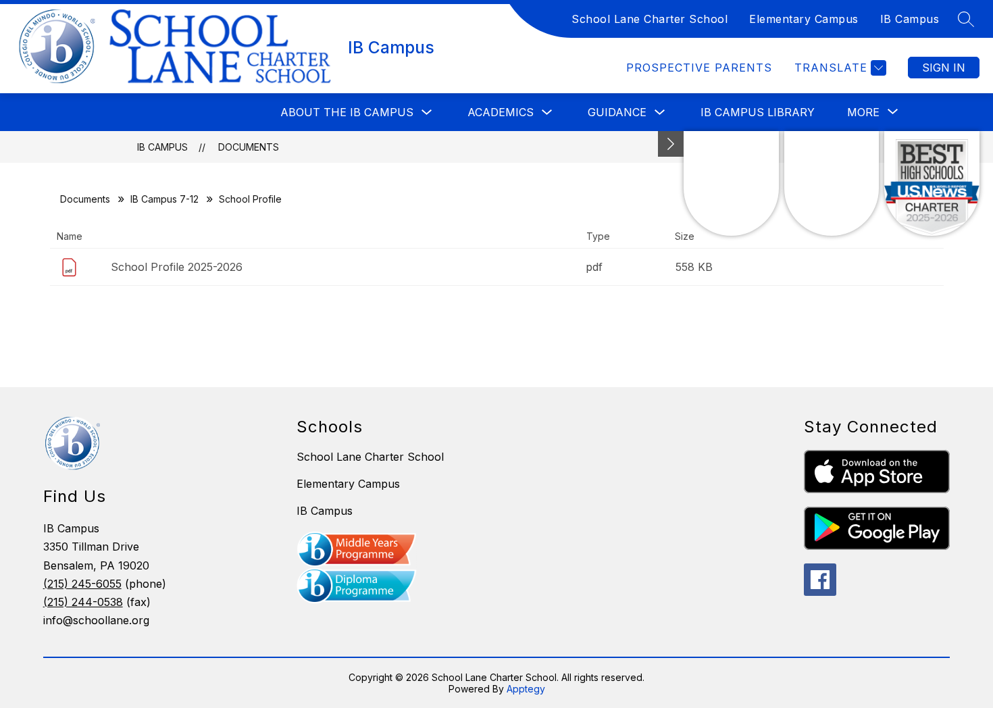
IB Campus (910, 19)
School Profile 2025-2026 (177, 267)
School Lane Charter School (649, 19)
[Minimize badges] (671, 144)
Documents (248, 147)
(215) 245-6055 (82, 583)
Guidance (617, 112)
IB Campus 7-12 (164, 199)
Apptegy (526, 688)
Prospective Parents (699, 67)
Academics (500, 112)
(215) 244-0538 (83, 602)
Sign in (943, 67)
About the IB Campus (346, 112)
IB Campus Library (758, 112)
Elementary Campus (804, 19)
